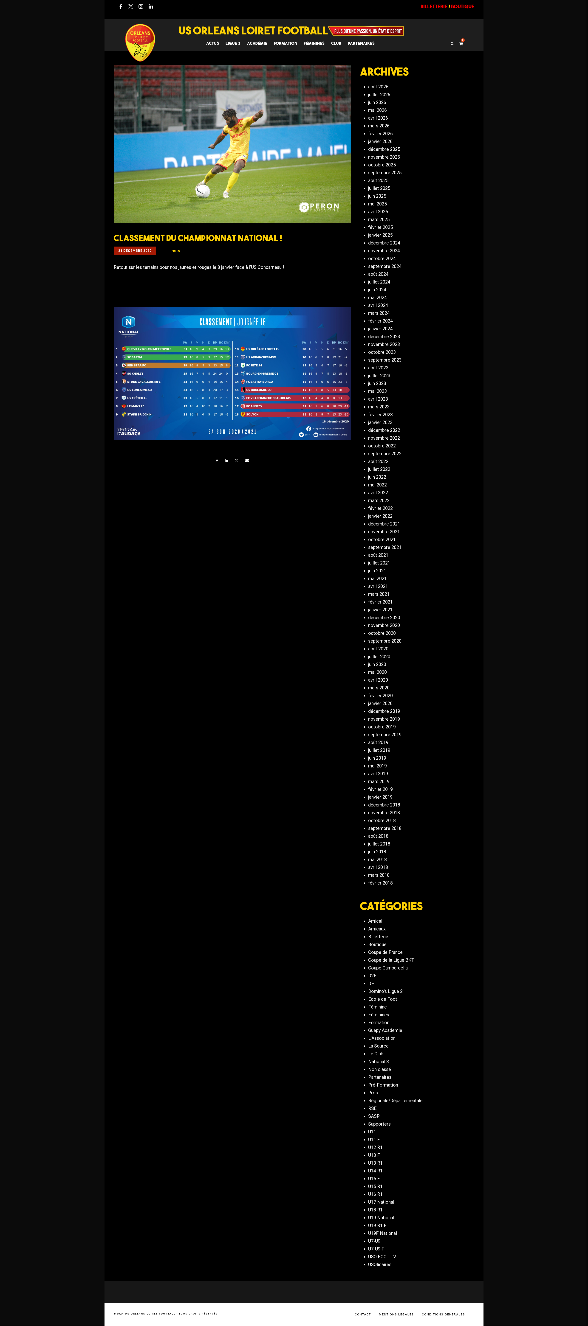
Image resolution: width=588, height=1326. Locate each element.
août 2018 (378, 836)
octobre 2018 (382, 820)
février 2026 (380, 133)
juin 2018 (377, 851)
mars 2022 (379, 500)
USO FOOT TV (382, 1256)
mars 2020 (379, 688)
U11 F (374, 1139)
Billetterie (378, 936)
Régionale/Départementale (395, 1100)
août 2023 (378, 368)
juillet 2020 (379, 656)
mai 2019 (377, 766)
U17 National (381, 1202)
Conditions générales (443, 1314)
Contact (363, 1314)
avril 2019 (378, 773)
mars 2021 (379, 594)
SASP (374, 1116)
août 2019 (378, 742)
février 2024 (380, 321)
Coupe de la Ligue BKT (391, 960)
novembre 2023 (384, 344)
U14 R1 (375, 1171)
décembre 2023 (384, 336)
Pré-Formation (383, 1085)
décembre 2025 (384, 149)
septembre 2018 (384, 828)
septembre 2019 (384, 734)
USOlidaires (379, 1264)
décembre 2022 (384, 430)
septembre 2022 (384, 453)
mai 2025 (377, 204)
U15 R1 (375, 1186)
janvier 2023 (380, 422)
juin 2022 (377, 477)
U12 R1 (375, 1147)
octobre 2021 (382, 539)
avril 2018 (378, 867)
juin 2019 (377, 758)
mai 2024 (377, 297)
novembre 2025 (384, 157)
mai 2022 (377, 485)
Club (336, 43)
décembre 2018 (384, 805)
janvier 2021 (380, 609)
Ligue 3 (233, 43)
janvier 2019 (380, 797)
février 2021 (380, 602)
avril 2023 (378, 399)
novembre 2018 (384, 812)
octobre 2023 (382, 352)
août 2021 (378, 555)
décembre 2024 (384, 243)
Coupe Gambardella (388, 968)
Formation (378, 1022)
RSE (372, 1108)
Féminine (377, 1007)
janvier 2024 (380, 329)
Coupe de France (385, 952)
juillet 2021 (379, 563)
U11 (372, 1132)
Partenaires (379, 1077)
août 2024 (378, 274)
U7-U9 (374, 1241)
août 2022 (378, 461)
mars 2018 (379, 875)
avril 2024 (378, 305)
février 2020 (380, 695)
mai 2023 (377, 391)
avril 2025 (378, 211)
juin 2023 (377, 383)
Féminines (314, 43)
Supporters (379, 1124)
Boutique (377, 944)
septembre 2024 (384, 266)
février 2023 (380, 414)
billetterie (434, 6)
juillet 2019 (379, 750)
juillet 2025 (379, 188)
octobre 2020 (382, 633)
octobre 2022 (382, 446)
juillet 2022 (379, 469)
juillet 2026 (379, 94)
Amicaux (377, 929)
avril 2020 (378, 680)
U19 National (381, 1217)
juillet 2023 (379, 375)
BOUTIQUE (462, 6)
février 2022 (380, 508)
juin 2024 (377, 289)
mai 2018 (377, 859)
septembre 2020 (384, 641)
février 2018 (380, 883)
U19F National (382, 1233)
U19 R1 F (377, 1225)
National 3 (378, 1061)
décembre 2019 (384, 711)
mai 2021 (377, 578)
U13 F (374, 1155)
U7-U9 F (376, 1249)
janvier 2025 (380, 235)
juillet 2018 (379, 844)
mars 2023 (379, 407)
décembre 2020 (384, 617)
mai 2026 (377, 110)
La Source (378, 1046)
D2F (372, 975)
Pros (373, 1093)
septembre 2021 (384, 547)
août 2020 (378, 649)
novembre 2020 (384, 625)
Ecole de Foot (382, 999)
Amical (375, 921)
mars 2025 (379, 219)
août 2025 (378, 180)
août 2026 (378, 87)
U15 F (374, 1178)
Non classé (379, 1069)
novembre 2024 (384, 250)
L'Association (382, 1038)
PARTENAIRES (361, 43)
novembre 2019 (384, 719)
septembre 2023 (384, 360)
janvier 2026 (380, 141)
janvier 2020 (380, 703)
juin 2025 (377, 196)
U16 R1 (375, 1194)
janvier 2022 (380, 516)
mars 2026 (379, 126)
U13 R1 (375, 1163)
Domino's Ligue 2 (385, 991)
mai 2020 (377, 672)
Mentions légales (396, 1314)
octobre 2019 (382, 727)
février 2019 (380, 789)
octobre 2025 (382, 165)
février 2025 (380, 227)
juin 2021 (377, 570)
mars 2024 (379, 313)
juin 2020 (377, 664)
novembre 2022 (384, 438)
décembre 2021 (384, 524)
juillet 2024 (379, 282)
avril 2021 (378, 586)
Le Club (375, 1053)
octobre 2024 (382, 258)
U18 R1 (375, 1210)
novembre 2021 (384, 531)
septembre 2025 (384, 172)
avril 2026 (378, 118)
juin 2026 (377, 102)
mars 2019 (379, 781)
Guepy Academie (385, 1030)
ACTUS (212, 43)
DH (371, 983)
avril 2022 (378, 492)
